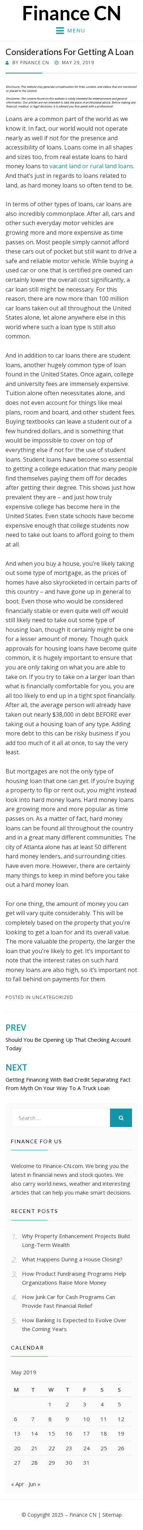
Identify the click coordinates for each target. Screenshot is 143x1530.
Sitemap (112, 1514)
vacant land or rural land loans (91, 166)
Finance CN (82, 1514)
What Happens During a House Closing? (72, 1259)
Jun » (34, 1484)
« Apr (17, 1484)
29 (51, 1462)
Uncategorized (52, 997)
